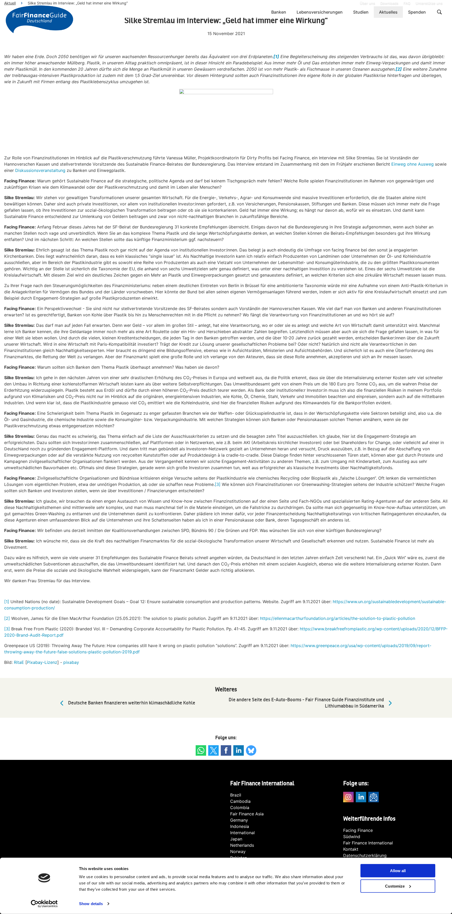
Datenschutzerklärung (365, 855)
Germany (239, 820)
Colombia (239, 807)
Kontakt (350, 849)
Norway (238, 851)
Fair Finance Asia (247, 813)
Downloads (389, 3)
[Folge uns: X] (213, 750)
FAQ (407, 3)
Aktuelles (388, 12)
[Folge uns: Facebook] (226, 750)
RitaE (19, 662)
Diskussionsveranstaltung (40, 170)
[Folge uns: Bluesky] (251, 750)
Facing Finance (358, 830)
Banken (278, 12)
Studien (361, 12)
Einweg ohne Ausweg (412, 164)
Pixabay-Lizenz (42, 662)
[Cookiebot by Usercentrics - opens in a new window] (44, 904)
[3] (218, 484)
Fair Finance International (368, 842)
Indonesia (239, 826)
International (242, 832)
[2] (7, 618)
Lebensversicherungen (320, 12)
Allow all (398, 870)
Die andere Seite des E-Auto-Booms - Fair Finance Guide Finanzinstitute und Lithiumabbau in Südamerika (306, 703)
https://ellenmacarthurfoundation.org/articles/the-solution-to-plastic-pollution (337, 618)
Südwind (351, 836)
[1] (6, 601)
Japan (236, 839)
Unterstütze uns (429, 3)
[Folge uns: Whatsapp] (201, 750)
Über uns (367, 3)
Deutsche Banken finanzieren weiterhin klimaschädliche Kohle (131, 703)
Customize (395, 886)
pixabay (71, 662)
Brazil (235, 795)
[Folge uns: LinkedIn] (238, 750)
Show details (91, 903)
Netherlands (242, 845)
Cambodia (240, 801)
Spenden (417, 12)
